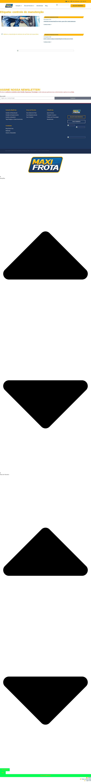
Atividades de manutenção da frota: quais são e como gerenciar (60, 21)
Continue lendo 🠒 (48, 24)
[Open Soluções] (21, 5)
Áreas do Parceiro (31, 110)
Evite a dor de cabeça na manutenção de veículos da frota (58, 38)
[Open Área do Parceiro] (33, 5)
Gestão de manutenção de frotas (51, 17)
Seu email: (2, 96)
